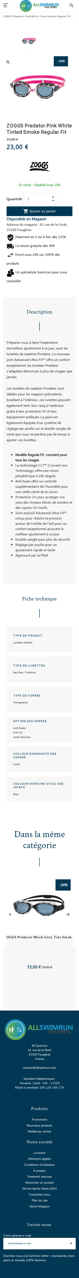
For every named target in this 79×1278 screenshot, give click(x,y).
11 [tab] (23, 1000)
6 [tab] (43, 994)
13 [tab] (36, 1000)
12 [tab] (29, 1000)
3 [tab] (23, 994)
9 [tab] (62, 994)
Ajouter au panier (39, 211)
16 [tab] (56, 1000)
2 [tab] (16, 994)
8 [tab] (56, 994)
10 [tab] (69, 994)
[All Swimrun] (39, 6)
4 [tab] (29, 994)
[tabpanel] (39, 925)
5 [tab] (36, 994)
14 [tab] (43, 1000)
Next (68, 914)
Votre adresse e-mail (17, 1235)
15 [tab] (49, 1000)
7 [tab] (49, 994)
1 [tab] (10, 994)
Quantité (14, 199)
